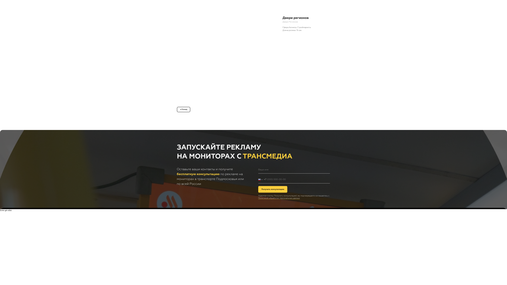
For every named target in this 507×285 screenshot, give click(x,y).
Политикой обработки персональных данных (279, 198)
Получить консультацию (272, 189)
